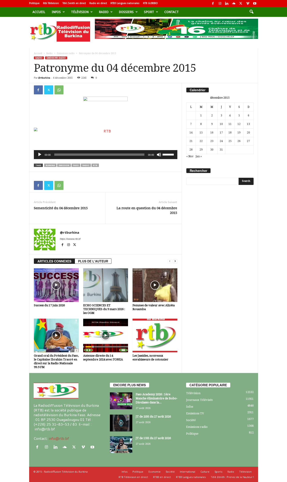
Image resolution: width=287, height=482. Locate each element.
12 (239, 124)
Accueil (39, 12)
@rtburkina (44, 77)
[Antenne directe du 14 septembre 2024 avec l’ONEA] (105, 335)
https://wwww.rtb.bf (70, 239)
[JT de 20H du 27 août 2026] (121, 423)
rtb (95, 165)
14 (191, 132)
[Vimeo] (247, 3)
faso (76, 165)
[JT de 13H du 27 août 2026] (121, 444)
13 (248, 124)
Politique (34, 3)
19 (239, 132)
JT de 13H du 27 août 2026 (153, 438)
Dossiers (126, 12)
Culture (204, 471)
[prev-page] (169, 261)
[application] (105, 154)
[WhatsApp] (58, 89)
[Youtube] (254, 3)
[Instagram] (220, 3)
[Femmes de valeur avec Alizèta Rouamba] (155, 285)
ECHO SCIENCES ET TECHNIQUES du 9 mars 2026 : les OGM (104, 309)
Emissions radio (66, 53)
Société (191, 420)
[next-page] (175, 261)
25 (230, 141)
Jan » (199, 156)
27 (248, 141)
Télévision (80, 12)
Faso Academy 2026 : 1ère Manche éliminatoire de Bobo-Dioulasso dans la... (156, 398)
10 (221, 124)
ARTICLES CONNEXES (54, 261)
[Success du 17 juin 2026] (56, 285)
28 (191, 149)
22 (201, 141)
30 (211, 149)
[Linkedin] (227, 3)
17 (221, 132)
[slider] (169, 154)
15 (201, 132)
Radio (104, 12)
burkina (50, 165)
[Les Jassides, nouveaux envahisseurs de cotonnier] (155, 335)
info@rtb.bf (59, 438)
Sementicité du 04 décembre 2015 (61, 208)
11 (230, 124)
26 (239, 141)
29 (201, 149)
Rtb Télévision (51, 3)
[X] (241, 3)
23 (211, 141)
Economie (154, 471)
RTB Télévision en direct (133, 477)
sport (149, 12)
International (187, 471)
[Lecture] (39, 154)
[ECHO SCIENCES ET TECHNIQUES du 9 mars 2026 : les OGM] (105, 285)
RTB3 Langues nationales (125, 3)
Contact (171, 12)
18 (230, 132)
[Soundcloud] (234, 3)
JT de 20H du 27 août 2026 (153, 416)
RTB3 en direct (162, 477)
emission (64, 165)
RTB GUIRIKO (150, 3)
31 (221, 149)
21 (191, 141)
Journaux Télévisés (199, 400)
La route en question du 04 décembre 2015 (147, 210)
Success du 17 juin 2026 (49, 305)
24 (221, 141)
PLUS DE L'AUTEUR (93, 261)
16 (211, 132)
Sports (218, 471)
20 (248, 132)
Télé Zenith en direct (74, 3)
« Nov (190, 156)
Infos (56, 12)
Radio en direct (98, 3)
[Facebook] (213, 3)
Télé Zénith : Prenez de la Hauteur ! (232, 477)
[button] (251, 12)
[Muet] (159, 154)
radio (86, 165)
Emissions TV (195, 413)
